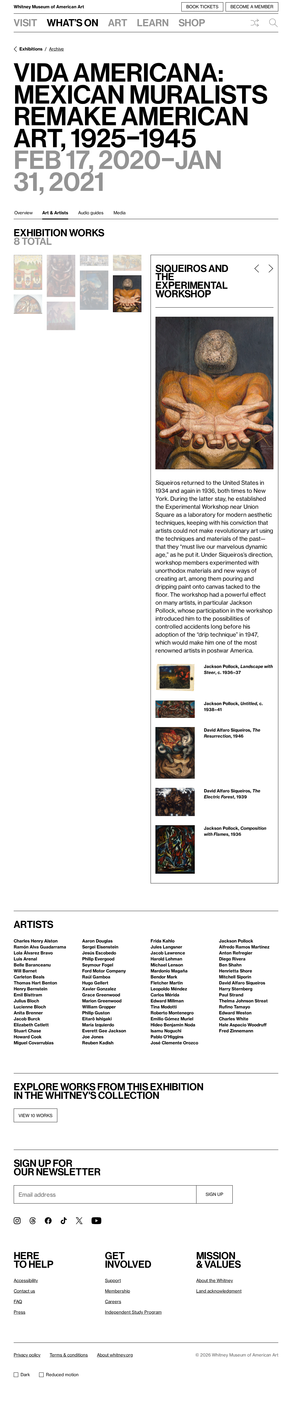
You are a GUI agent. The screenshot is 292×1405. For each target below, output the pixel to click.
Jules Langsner (166, 946)
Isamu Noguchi (166, 1030)
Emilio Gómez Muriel (172, 1018)
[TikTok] (63, 1221)
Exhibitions (30, 48)
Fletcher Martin (167, 982)
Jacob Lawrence (168, 952)
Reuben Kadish (97, 1042)
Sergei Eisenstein (100, 946)
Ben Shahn (230, 964)
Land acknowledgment (219, 1290)
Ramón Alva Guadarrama (40, 946)
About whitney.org (115, 1354)
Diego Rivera (232, 958)
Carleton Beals (29, 976)
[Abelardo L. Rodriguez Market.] (127, 263)
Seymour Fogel (97, 964)
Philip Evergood (98, 958)
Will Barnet (25, 970)
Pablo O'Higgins (167, 1036)
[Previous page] (257, 281)
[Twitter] (79, 1221)
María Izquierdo (98, 1024)
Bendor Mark (164, 976)
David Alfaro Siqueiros (242, 982)
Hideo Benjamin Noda (173, 1024)
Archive (56, 48)
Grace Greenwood (101, 994)
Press (19, 1312)
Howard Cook (28, 1036)
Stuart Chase (27, 1030)
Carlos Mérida (165, 994)
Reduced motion (62, 1374)
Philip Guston (96, 1012)
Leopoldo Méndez (169, 988)
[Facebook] (48, 1221)
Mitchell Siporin (235, 976)
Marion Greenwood (101, 1000)
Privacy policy (27, 1354)
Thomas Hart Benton (35, 982)
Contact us (24, 1290)
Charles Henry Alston (36, 940)
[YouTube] (96, 1221)
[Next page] (268, 281)
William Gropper (99, 1006)
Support (113, 1280)
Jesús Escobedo (99, 952)
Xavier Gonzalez (99, 988)
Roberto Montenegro (172, 1012)
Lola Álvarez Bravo (33, 952)
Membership (117, 1290)
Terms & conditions (69, 1354)
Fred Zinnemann (236, 1030)
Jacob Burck (27, 1018)
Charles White (233, 1018)
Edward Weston (235, 1012)
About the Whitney (214, 1280)
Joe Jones (93, 1036)
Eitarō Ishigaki (97, 1018)
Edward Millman (167, 1000)
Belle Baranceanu (32, 964)
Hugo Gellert (95, 982)
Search (271, 23)
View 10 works (35, 1115)
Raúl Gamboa (96, 976)
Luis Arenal (25, 958)
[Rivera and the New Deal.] (94, 260)
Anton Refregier (235, 952)
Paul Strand (231, 994)
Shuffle (254, 23)
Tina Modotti (164, 1006)
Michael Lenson (167, 964)
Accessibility (26, 1280)
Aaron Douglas (97, 940)
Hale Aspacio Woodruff (243, 1024)
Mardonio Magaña (169, 970)
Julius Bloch (26, 1000)
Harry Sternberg (235, 988)
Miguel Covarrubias (34, 1042)
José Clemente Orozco (174, 1042)
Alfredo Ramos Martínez (244, 946)
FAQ (18, 1301)
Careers (113, 1301)
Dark (25, 1374)
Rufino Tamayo (234, 1006)
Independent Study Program (133, 1312)
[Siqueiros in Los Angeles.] (61, 276)
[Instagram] (17, 1221)
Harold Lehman (166, 958)
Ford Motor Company (104, 970)
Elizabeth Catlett (31, 1024)
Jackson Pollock (236, 940)
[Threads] (32, 1221)
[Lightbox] (214, 393)
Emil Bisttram (28, 994)
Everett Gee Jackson (104, 1030)
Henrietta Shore (235, 970)
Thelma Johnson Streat (243, 1000)
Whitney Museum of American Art (49, 6)
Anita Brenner (28, 1012)
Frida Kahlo (163, 940)
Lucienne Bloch (30, 1006)
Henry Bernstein (30, 988)
